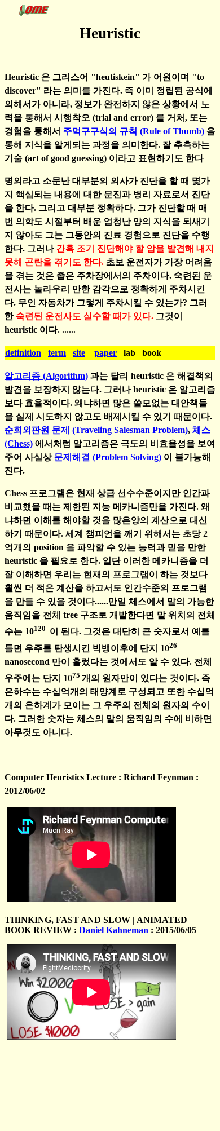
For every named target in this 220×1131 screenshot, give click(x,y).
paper (105, 352)
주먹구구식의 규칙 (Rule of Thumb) (133, 131)
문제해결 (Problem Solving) (107, 457)
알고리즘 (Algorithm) (46, 376)
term (57, 352)
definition (23, 352)
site (79, 352)
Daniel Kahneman (113, 930)
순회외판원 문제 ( (40, 430)
